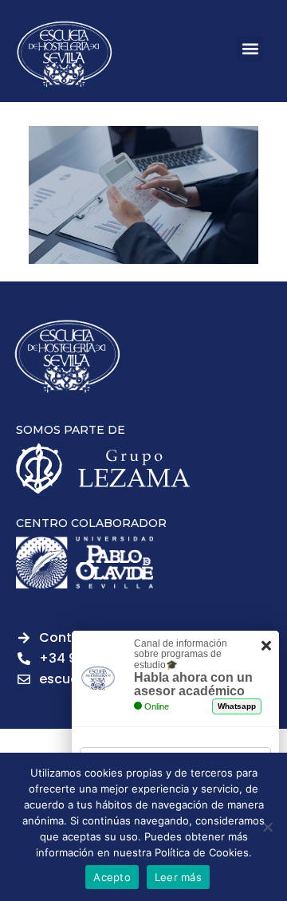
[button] (250, 49)
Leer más (178, 877)
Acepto (112, 877)
